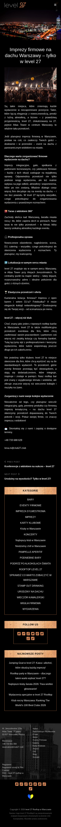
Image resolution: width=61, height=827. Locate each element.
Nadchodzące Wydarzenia (44, 731)
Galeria (36, 743)
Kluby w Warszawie (30, 528)
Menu (35, 737)
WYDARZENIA (31, 609)
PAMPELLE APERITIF (30, 552)
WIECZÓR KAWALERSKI (30, 597)
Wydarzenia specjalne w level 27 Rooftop (30, 694)
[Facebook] (19, 633)
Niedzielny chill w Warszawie (30, 546)
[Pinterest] (42, 633)
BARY (30, 499)
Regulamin (6, 764)
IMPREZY (30, 517)
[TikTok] (32, 638)
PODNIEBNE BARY (30, 558)
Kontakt (36, 757)
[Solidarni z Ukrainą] (30, 796)
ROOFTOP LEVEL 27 (30, 569)
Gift (34, 751)
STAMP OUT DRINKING (30, 586)
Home (35, 729)
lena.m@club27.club (15, 448)
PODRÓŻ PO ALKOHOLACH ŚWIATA (30, 563)
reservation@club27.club (12, 747)
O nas (35, 734)
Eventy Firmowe (40, 740)
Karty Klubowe (39, 746)
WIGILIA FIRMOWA (30, 603)
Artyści (36, 749)
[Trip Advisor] (23, 633)
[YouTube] (32, 633)
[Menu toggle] (55, 5)
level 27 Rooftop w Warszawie (38, 809)
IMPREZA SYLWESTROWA (30, 511)
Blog (35, 754)
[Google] (37, 633)
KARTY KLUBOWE (30, 523)
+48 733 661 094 (9, 744)
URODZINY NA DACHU (30, 591)
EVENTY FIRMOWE (30, 505)
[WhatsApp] (28, 638)
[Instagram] (28, 633)
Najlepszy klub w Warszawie (31, 540)
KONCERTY (30, 534)
